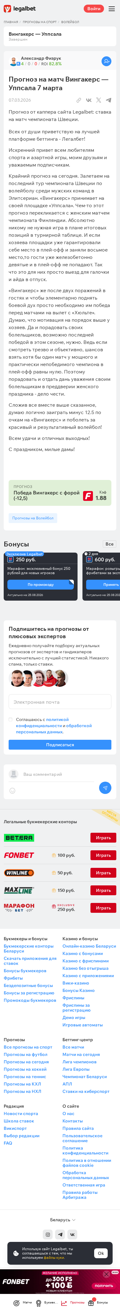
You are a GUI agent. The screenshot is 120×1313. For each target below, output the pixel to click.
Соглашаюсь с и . (54, 726)
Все (110, 544)
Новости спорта (21, 1113)
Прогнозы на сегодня (26, 1062)
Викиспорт (15, 1128)
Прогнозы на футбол (25, 1054)
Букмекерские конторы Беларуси (29, 948)
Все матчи (73, 1047)
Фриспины (73, 998)
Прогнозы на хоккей (25, 1069)
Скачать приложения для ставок (30, 961)
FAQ (8, 1143)
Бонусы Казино (78, 990)
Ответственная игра (83, 1185)
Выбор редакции (21, 1135)
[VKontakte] (72, 1234)
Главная (11, 22)
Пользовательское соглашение (82, 1138)
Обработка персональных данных (85, 1175)
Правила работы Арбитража (80, 1195)
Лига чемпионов (79, 1062)
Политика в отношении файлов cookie (86, 1163)
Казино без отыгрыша (85, 968)
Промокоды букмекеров (30, 1000)
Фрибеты (13, 978)
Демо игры (73, 1017)
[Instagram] (48, 1234)
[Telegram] (60, 1234)
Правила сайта (78, 1128)
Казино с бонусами (82, 953)
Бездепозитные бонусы (28, 985)
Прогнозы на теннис (25, 1076)
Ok (101, 1253)
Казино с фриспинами (85, 961)
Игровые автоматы (82, 1025)
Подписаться (60, 744)
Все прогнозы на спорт (28, 1047)
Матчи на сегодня (81, 1054)
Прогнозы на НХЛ (22, 1091)
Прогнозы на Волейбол (33, 518)
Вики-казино (75, 983)
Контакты (72, 1121)
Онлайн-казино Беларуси (89, 946)
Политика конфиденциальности (85, 1150)
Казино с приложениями (88, 975)
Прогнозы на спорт (40, 22)
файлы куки (54, 1257)
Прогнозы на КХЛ (22, 1084)
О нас (68, 1113)
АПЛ (67, 1084)
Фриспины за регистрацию (76, 1007)
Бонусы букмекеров (25, 970)
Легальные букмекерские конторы (40, 821)
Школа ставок (19, 1121)
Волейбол (70, 22)
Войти (93, 8)
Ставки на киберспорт (86, 1091)
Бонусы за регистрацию (29, 993)
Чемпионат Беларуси (84, 1076)
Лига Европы (76, 1069)
